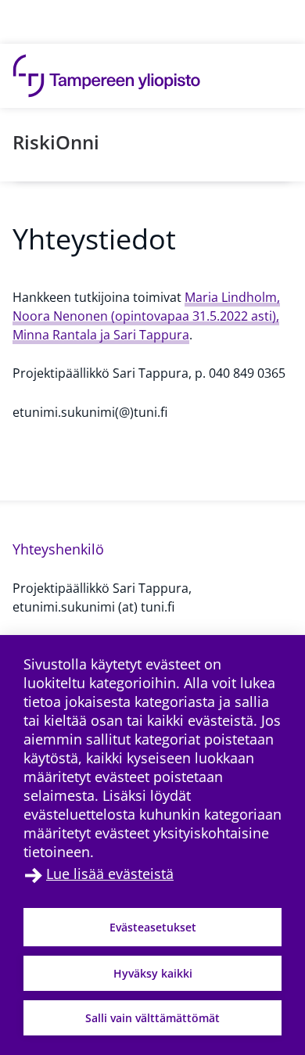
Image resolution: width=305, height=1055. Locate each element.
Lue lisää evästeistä (110, 873)
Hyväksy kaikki (152, 973)
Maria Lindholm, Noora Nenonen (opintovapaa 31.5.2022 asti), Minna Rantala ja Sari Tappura (146, 316)
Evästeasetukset (152, 927)
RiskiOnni (56, 142)
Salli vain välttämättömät (152, 1017)
